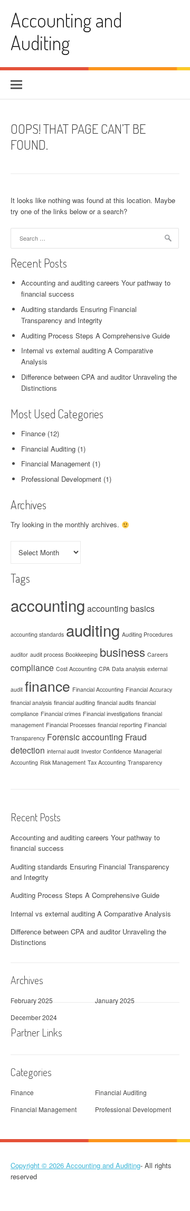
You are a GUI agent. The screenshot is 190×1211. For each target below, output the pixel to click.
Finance (33, 433)
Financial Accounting (98, 689)
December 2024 (34, 1017)
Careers (157, 654)
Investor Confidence (106, 751)
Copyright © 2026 (38, 1165)
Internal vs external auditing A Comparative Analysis (91, 914)
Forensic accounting (85, 736)
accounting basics (121, 608)
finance (47, 686)
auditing (93, 630)
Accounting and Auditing (66, 31)
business (122, 652)
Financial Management (55, 463)
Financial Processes (71, 725)
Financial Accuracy (149, 689)
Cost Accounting (76, 669)
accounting (48, 605)
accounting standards (37, 634)
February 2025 (32, 1000)
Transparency (145, 762)
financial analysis (31, 703)
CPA (104, 669)
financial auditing (74, 703)
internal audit (63, 751)
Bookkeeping (81, 654)
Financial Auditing (48, 449)
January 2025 (115, 1000)
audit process (46, 654)
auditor (19, 654)
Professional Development (61, 479)
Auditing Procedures (147, 634)
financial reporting (120, 725)
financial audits (115, 703)
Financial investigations (111, 714)
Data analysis (128, 669)
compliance (32, 667)
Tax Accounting (107, 762)
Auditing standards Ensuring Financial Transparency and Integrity (79, 314)
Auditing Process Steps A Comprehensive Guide (95, 336)
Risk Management (63, 762)
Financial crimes (61, 714)
